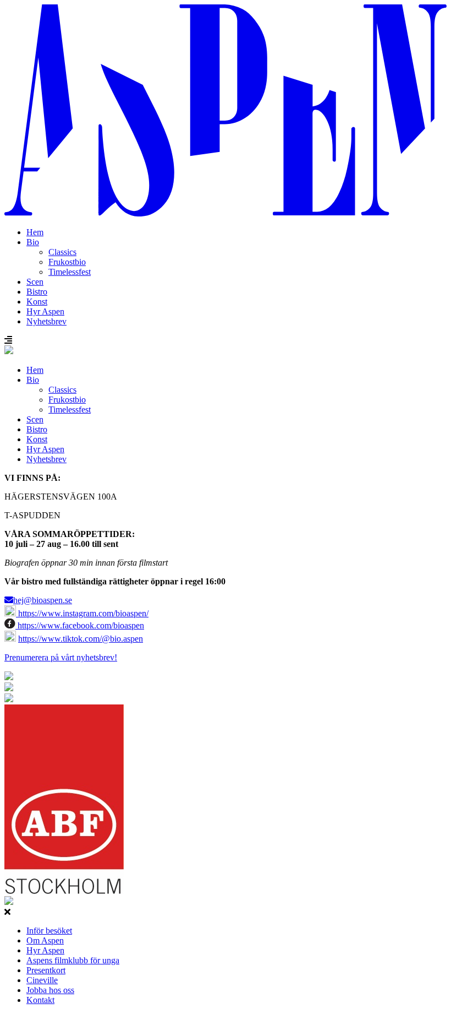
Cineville (42, 980)
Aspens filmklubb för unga (72, 960)
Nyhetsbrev (46, 321)
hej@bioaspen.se (42, 600)
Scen (34, 281)
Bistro (36, 291)
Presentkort (45, 970)
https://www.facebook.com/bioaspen (79, 625)
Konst (36, 301)
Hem (34, 232)
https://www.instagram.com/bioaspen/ (82, 613)
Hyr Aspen (45, 311)
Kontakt (40, 1000)
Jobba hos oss (50, 990)
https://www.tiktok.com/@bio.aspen (80, 638)
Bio (32, 242)
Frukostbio (67, 262)
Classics (62, 252)
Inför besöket (49, 930)
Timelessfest (69, 271)
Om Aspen (45, 940)
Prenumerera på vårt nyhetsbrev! (60, 657)
